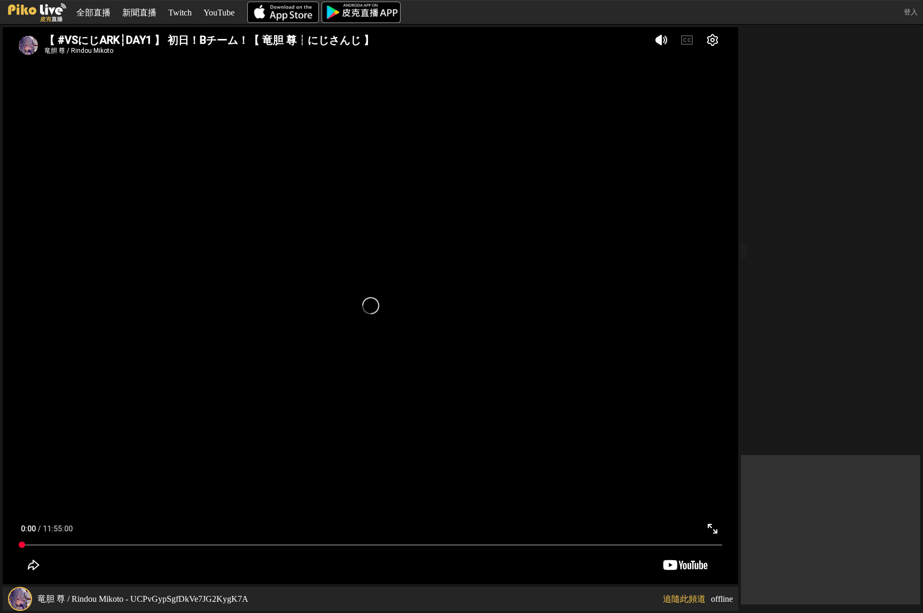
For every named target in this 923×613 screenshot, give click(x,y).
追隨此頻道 (684, 598)
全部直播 (93, 12)
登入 (911, 12)
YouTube (219, 12)
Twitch (180, 12)
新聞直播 (139, 12)
